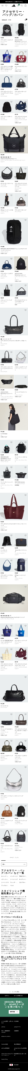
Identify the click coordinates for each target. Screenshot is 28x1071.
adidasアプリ (17, 1026)
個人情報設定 (17, 1044)
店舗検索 (16, 1030)
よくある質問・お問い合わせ (7, 1022)
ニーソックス (5, 882)
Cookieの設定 (4, 1044)
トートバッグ (14, 879)
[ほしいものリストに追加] (11, 25)
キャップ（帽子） (5, 876)
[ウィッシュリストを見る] (6, 5)
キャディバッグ (23, 879)
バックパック (14, 876)
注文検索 (16, 1021)
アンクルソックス (5, 885)
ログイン (7, 995)
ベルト (12, 885)
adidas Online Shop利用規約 (20, 1049)
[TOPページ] (13, 6)
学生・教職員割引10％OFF (5, 1031)
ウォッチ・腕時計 (14, 882)
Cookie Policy (4, 1059)
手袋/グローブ (22, 876)
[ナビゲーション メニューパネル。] (2, 5)
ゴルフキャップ (23, 882)
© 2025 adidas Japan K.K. (14, 1069)
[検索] (22, 5)
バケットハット (5, 879)
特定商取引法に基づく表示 (20, 1054)
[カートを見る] (25, 5)
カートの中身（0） (18, 995)
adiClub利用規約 (5, 1048)
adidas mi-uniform (5, 1036)
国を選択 (16, 1064)
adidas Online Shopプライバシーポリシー (7, 1054)
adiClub (3, 1026)
